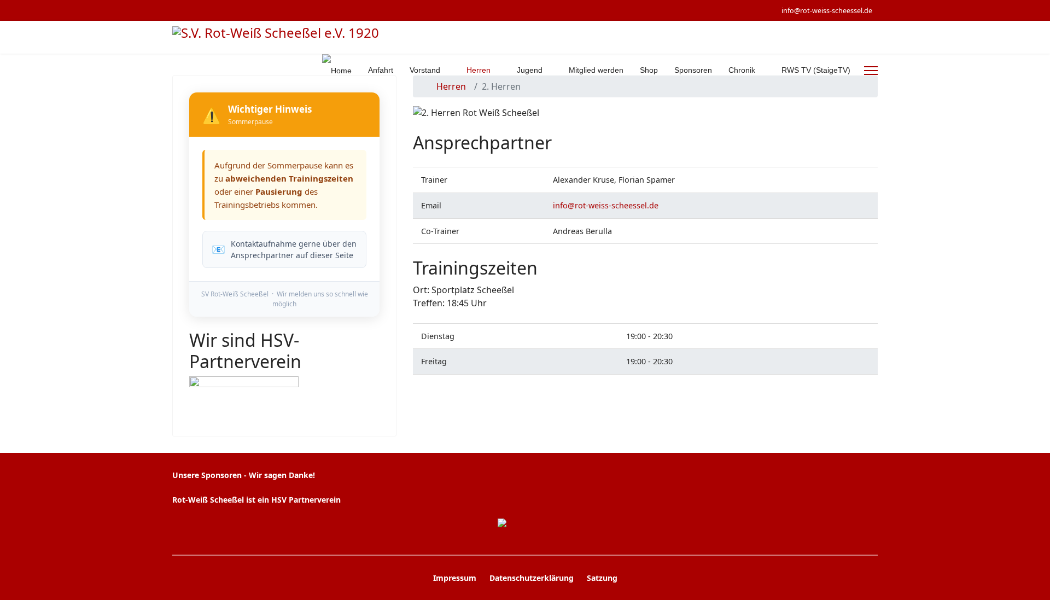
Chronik (741, 70)
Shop (649, 70)
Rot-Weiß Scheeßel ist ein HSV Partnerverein (256, 499)
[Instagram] (209, 10)
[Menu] (871, 70)
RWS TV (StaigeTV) (815, 70)
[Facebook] (175, 10)
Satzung (602, 578)
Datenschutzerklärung (531, 578)
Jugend (529, 70)
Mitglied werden (596, 70)
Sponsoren (693, 70)
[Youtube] (192, 10)
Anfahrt (380, 70)
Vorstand (425, 70)
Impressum (454, 578)
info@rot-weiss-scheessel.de (826, 10)
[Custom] (226, 10)
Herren (478, 70)
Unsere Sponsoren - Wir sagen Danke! (243, 475)
